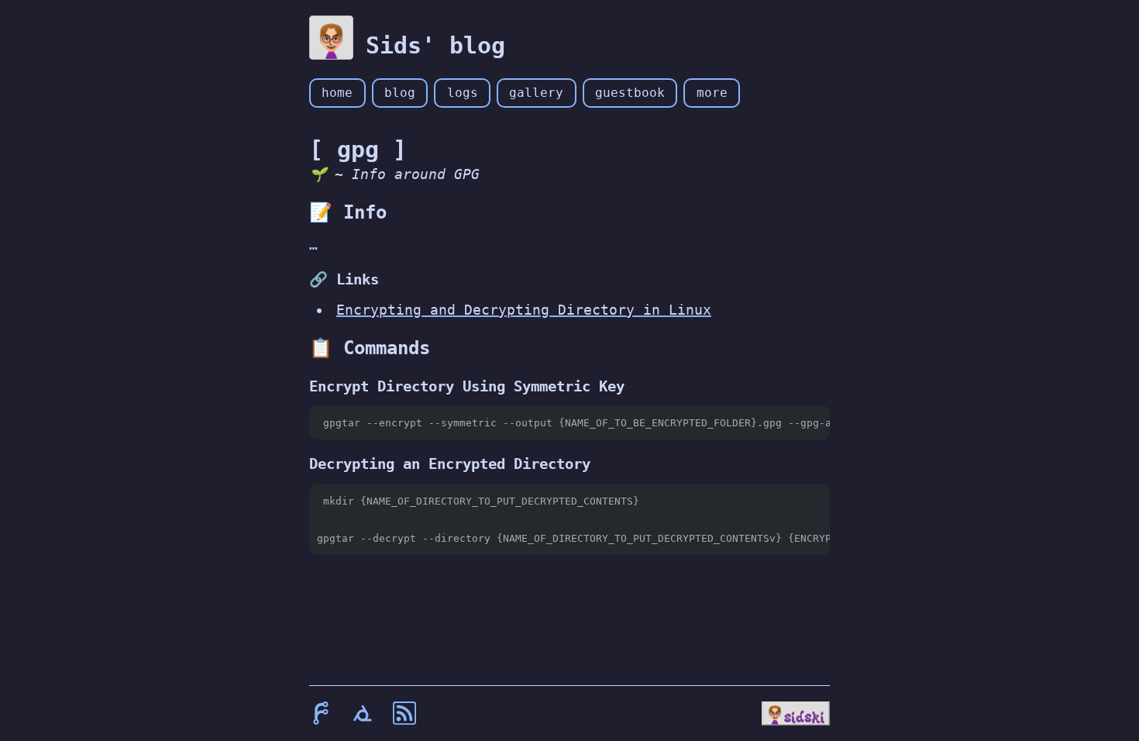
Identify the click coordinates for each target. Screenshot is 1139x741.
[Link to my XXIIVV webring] (362, 713)
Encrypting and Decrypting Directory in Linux (523, 310)
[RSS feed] (404, 713)
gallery (536, 92)
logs (462, 92)
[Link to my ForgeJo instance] (320, 713)
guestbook (630, 92)
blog (399, 92)
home (337, 92)
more (712, 92)
